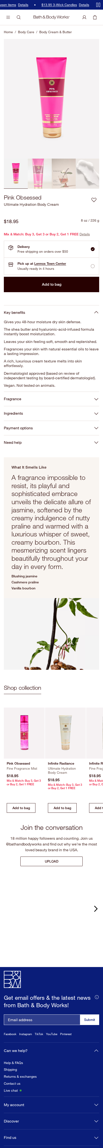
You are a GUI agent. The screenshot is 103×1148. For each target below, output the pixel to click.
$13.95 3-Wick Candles (46, 5)
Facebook (10, 1045)
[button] (94, 199)
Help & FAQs (13, 1074)
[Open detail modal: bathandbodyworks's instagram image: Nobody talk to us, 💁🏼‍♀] (51, 913)
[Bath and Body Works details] (96, 1007)
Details (10, 5)
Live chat (11, 1101)
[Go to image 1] (16, 174)
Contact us (12, 1094)
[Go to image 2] (40, 174)
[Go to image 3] (64, 174)
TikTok (39, 1045)
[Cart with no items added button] (95, 17)
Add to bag (51, 284)
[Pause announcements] (98, 5)
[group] (51, 99)
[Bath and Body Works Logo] (52, 17)
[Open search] (18, 17)
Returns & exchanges (20, 1087)
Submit (89, 1030)
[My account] (84, 17)
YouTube (51, 1045)
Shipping (10, 1080)
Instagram (25, 1045)
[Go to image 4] (88, 174)
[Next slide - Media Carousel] (95, 908)
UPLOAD (51, 861)
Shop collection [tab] (22, 687)
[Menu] (8, 17)
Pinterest (66, 1045)
